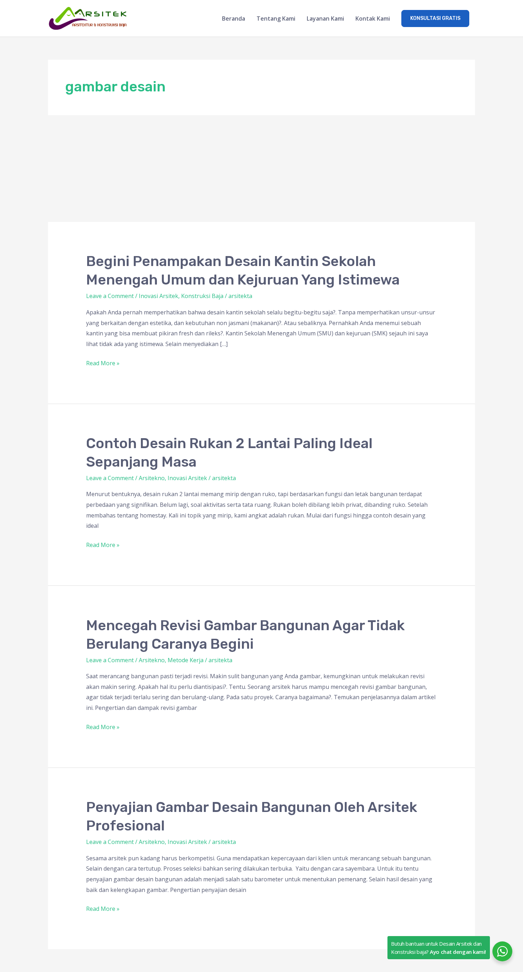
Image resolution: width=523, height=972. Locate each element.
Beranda (233, 18)
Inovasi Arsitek (158, 296)
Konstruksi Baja (202, 296)
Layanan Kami (325, 18)
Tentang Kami (276, 18)
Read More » (103, 362)
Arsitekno (152, 478)
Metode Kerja (186, 660)
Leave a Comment (110, 296)
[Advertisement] (261, 168)
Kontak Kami (372, 18)
